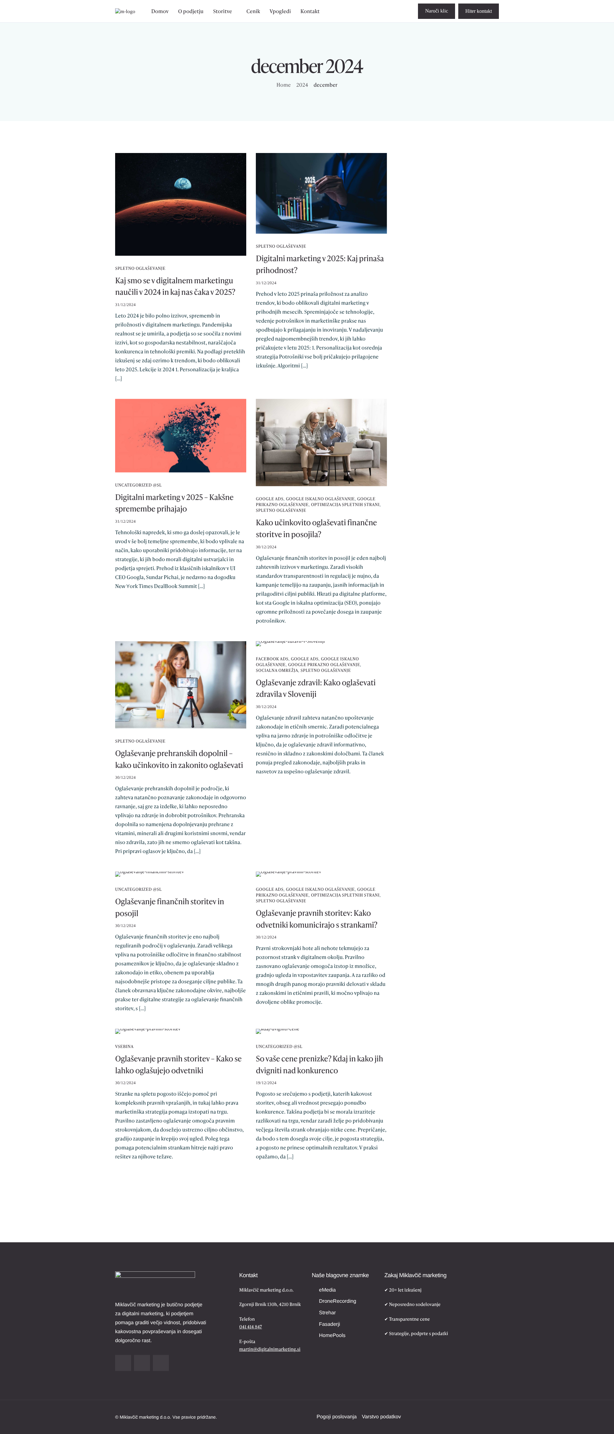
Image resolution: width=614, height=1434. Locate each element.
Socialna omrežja (277, 670)
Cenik (253, 11)
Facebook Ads (272, 659)
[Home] (125, 11)
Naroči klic (436, 11)
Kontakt (310, 11)
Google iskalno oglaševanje (320, 499)
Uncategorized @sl (138, 485)
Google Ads (269, 499)
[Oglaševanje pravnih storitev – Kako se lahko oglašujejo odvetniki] (147, 1031)
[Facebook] (142, 1363)
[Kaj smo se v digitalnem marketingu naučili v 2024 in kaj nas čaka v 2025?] (180, 204)
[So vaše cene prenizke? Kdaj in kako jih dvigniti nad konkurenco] (277, 1031)
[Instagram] (161, 1363)
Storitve (222, 11)
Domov (160, 11)
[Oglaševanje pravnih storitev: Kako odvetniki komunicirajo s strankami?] (288, 874)
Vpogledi (280, 11)
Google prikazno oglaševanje (324, 664)
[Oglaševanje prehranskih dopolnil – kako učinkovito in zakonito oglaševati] (180, 684)
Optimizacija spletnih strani (345, 504)
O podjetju (190, 11)
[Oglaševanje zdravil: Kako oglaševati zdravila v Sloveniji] (290, 643)
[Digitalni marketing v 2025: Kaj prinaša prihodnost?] (321, 193)
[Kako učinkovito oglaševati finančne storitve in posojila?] (321, 442)
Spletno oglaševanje (140, 268)
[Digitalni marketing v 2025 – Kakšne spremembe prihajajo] (180, 435)
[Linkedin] (123, 1363)
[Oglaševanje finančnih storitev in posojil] (149, 874)
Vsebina (124, 1046)
